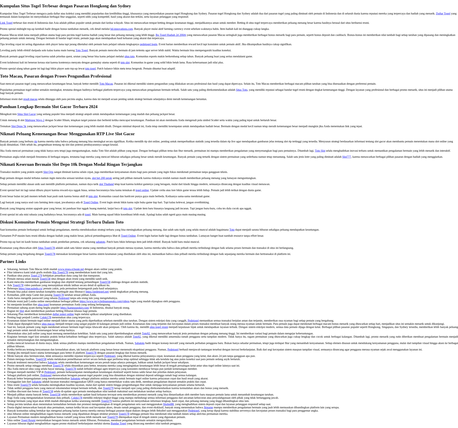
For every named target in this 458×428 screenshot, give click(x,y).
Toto (232, 229)
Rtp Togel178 (60, 272)
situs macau (48, 323)
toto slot (125, 62)
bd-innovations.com (121, 28)
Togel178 (50, 253)
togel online (142, 190)
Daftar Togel (443, 13)
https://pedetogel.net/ (97, 291)
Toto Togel (81, 50)
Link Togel (6, 22)
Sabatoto (140, 343)
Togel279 (25, 384)
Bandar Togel (118, 423)
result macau (30, 99)
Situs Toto (241, 89)
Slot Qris (48, 171)
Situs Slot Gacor (26, 114)
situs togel (43, 304)
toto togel (90, 68)
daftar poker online (63, 314)
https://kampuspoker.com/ (74, 307)
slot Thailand (106, 184)
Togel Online (90, 202)
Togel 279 (36, 275)
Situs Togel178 (46, 247)
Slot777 (346, 156)
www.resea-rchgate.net (71, 269)
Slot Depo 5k (18, 126)
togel (88, 214)
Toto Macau (106, 83)
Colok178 (45, 317)
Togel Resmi (28, 420)
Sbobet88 (168, 404)
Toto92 (146, 333)
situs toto (130, 56)
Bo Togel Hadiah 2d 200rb (171, 34)
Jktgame (208, 407)
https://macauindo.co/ (31, 288)
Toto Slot (320, 150)
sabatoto (100, 241)
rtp (35, 141)
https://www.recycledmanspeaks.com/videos (105, 301)
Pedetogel (63, 298)
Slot (22, 310)
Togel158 (45, 278)
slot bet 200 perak (102, 178)
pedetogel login (148, 44)
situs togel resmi (159, 327)
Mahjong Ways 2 (34, 120)
